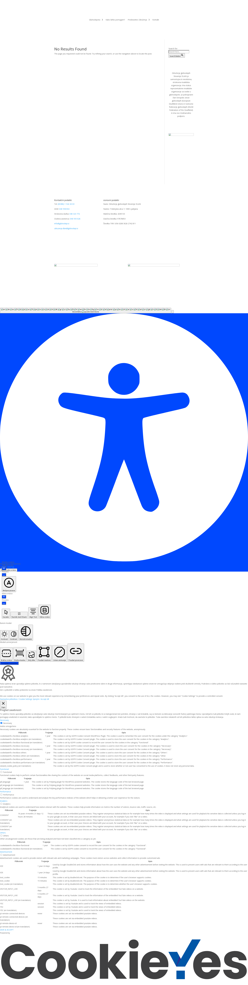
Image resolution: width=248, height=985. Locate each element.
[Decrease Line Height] (4, 603)
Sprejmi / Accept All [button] (41, 699)
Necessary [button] (4, 720)
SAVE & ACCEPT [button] (7, 930)
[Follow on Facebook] (105, 231)
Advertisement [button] (6, 852)
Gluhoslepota (94, 19)
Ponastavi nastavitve (9, 663)
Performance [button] (5, 791)
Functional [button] (4, 769)
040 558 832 (64, 209)
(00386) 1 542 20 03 (66, 204)
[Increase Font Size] (4, 568)
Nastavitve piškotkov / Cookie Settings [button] (16, 699)
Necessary (7, 723)
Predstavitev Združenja (137, 19)
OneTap (10, 567)
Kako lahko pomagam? (115, 19)
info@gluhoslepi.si (61, 223)
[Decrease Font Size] (4, 574)
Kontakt (155, 19)
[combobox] (85, 310)
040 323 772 (74, 214)
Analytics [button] (3, 801)
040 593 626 (75, 218)
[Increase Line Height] (4, 596)
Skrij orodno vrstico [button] (8, 570)
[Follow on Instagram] (111, 231)
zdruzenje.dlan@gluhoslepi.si (66, 228)
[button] (173, 311)
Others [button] (3, 832)
